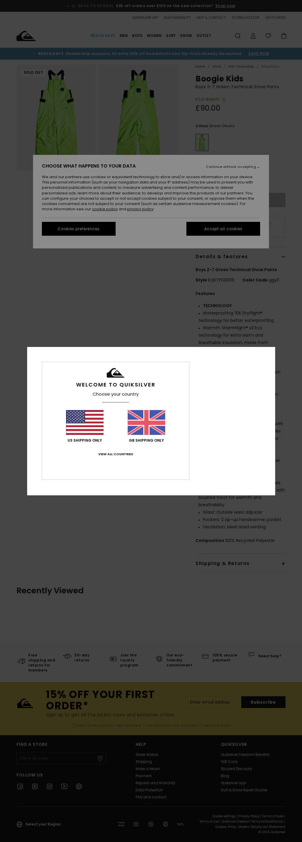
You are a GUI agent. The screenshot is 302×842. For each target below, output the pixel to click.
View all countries (115, 454)
